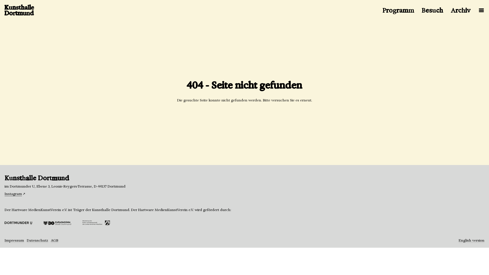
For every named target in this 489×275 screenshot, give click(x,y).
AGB (54, 240)
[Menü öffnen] (481, 10)
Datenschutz (37, 240)
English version (471, 240)
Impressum (14, 240)
